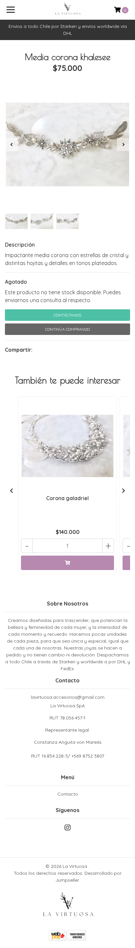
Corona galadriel (67, 498)
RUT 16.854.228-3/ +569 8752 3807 (67, 756)
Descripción (20, 244)
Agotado (16, 281)
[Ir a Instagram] (67, 829)
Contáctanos (67, 315)
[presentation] (11, 144)
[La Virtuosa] (67, 10)
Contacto (67, 794)
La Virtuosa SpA (68, 724)
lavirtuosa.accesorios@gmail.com (68, 697)
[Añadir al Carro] (67, 563)
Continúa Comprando (67, 329)
